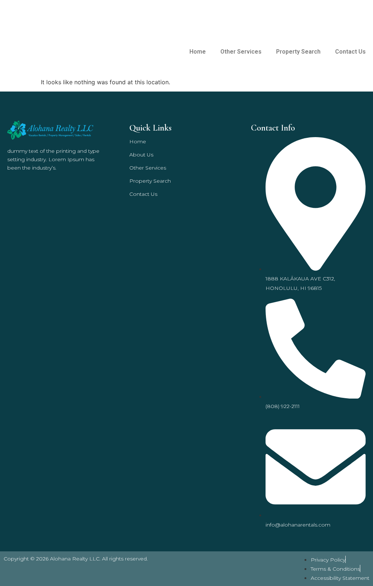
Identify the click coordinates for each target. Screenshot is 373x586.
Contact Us (350, 51)
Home (197, 51)
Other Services (241, 51)
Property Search (298, 51)
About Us (141, 154)
